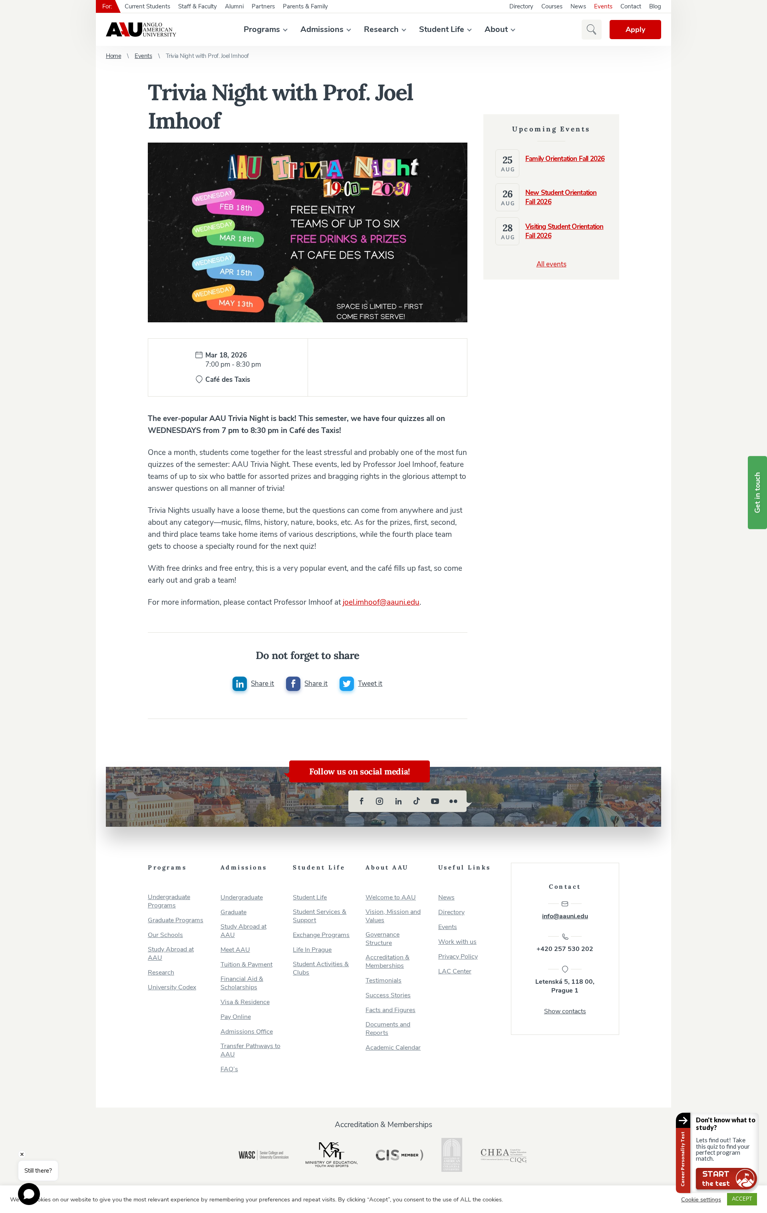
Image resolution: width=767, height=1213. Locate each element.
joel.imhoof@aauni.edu (381, 602)
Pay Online (236, 1017)
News (578, 6)
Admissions (322, 29)
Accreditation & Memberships (387, 961)
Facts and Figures (390, 1010)
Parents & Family (305, 6)
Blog (655, 6)
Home (113, 56)
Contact (630, 6)
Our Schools (165, 935)
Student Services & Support (319, 916)
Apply (635, 29)
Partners (263, 6)
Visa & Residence (245, 1002)
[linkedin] (398, 801)
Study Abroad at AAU (171, 953)
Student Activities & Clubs (321, 968)
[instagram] (380, 801)
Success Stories (388, 995)
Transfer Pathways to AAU (250, 1050)
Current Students (147, 6)
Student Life (441, 29)
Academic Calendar (393, 1048)
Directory (521, 6)
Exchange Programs (321, 935)
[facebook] (362, 801)
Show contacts (565, 1011)
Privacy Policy (458, 957)
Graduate (233, 912)
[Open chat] (29, 1194)
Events (603, 6)
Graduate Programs (175, 920)
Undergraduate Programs (169, 901)
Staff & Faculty (197, 6)
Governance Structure (382, 939)
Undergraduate (242, 897)
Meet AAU (235, 950)
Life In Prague (312, 950)
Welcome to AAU (391, 897)
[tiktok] (417, 801)
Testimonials (383, 981)
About (496, 29)
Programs (262, 29)
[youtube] (435, 801)
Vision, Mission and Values (393, 916)
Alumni (234, 6)
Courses (551, 6)
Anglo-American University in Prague (141, 29)
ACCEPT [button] (742, 1199)
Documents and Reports (388, 1028)
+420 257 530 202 (565, 949)
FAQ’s (229, 1069)
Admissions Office (247, 1032)
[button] (592, 30)
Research (381, 29)
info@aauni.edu (565, 916)
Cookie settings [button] (701, 1199)
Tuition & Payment (246, 965)
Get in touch (757, 492)
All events (551, 264)
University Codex (172, 987)
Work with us (457, 942)
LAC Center (454, 971)
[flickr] (453, 801)
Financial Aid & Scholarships (242, 983)
